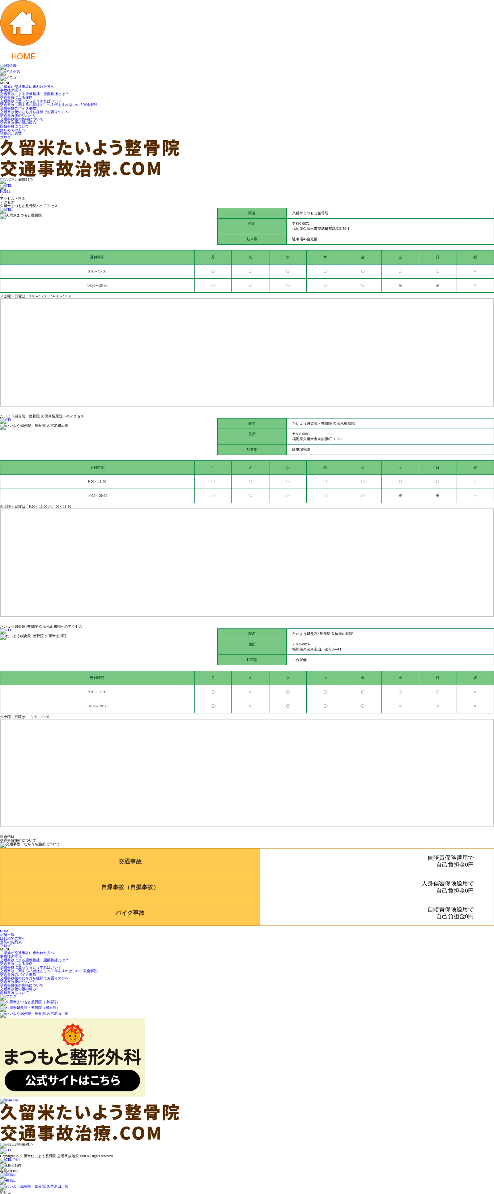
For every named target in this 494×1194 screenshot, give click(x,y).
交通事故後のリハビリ (18, 115)
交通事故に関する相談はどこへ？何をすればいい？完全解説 (49, 105)
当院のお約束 (11, 134)
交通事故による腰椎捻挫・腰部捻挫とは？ (34, 94)
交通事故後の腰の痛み (18, 123)
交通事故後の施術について (21, 119)
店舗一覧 (7, 935)
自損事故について (14, 126)
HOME (5, 191)
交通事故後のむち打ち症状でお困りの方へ (34, 112)
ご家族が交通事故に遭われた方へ (27, 87)
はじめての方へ (12, 130)
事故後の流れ (11, 90)
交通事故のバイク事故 (18, 108)
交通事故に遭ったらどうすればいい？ (30, 101)
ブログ (5, 137)
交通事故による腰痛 (16, 97)
